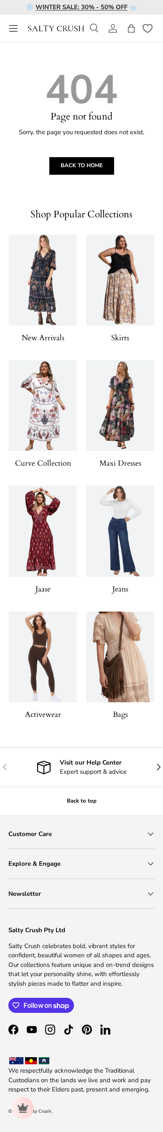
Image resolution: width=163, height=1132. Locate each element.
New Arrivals (43, 338)
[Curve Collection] (43, 405)
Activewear (43, 714)
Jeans (120, 589)
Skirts (120, 338)
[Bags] (120, 657)
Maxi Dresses (120, 463)
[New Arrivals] (43, 280)
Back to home (82, 165)
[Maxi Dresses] (120, 405)
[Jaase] (43, 531)
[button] (131, 28)
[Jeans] (120, 531)
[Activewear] (43, 657)
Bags (120, 714)
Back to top (82, 801)
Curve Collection (43, 463)
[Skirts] (120, 280)
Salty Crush (38, 1111)
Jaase (43, 589)
